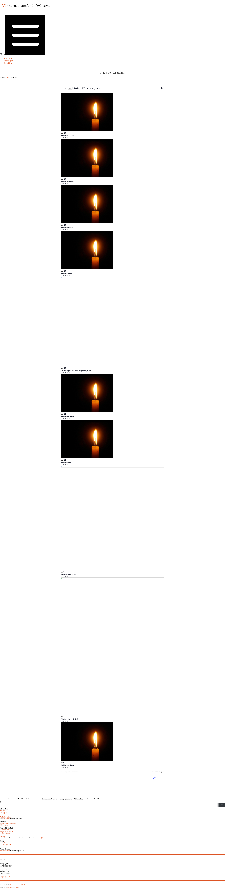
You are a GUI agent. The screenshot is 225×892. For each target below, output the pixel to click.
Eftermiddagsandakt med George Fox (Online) (76, 371)
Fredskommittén (5, 830)
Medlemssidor (5, 850)
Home (7, 77)
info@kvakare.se (44, 838)
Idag (70, 88)
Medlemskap (4, 846)
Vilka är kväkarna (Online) (69, 719)
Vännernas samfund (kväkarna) (19, 885)
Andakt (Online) (66, 463)
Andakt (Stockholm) (67, 417)
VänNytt (2, 814)
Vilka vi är (8, 58)
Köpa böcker (4, 825)
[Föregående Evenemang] (62, 88)
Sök (1, 802)
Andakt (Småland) (67, 228)
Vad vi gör (8, 61)
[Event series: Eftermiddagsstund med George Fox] (69, 373)
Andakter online (5, 817)
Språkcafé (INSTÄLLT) (68, 574)
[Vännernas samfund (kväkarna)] (26, 10)
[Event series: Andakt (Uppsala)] (69, 276)
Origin (17, 887)
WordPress (10, 887)
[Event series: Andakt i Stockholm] (69, 419)
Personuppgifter (5, 844)
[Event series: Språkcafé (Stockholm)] (69, 576)
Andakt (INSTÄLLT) (67, 136)
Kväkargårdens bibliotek (8, 823)
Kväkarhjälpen (5, 833)
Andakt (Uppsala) (66, 274)
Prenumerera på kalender (152, 778)
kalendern (5, 818)
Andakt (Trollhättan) (67, 182)
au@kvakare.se (5, 878)
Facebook (3, 842)
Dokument (3, 812)
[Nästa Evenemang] (65, 88)
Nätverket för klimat (6, 831)
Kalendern (3, 810)
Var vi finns (9, 63)
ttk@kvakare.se (5, 876)
